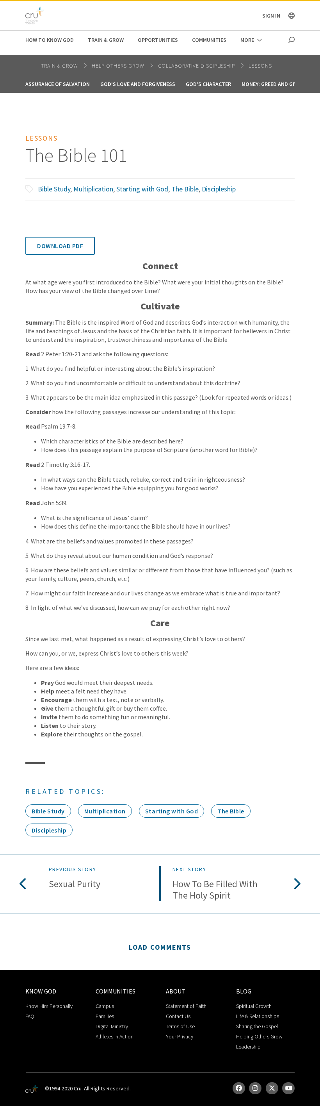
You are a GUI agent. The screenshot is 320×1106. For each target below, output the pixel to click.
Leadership (248, 1046)
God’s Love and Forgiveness (137, 84)
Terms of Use (180, 1026)
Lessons (260, 65)
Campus (105, 1006)
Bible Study (54, 188)
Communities (209, 39)
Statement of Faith (186, 1006)
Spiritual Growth (254, 1006)
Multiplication (93, 188)
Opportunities (158, 39)
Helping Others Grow (259, 1036)
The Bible (185, 188)
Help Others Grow (119, 65)
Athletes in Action (114, 1036)
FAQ (29, 1016)
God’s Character (208, 84)
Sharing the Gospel (257, 1026)
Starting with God (142, 188)
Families (105, 1016)
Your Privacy (179, 1036)
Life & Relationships (257, 1016)
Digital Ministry (112, 1026)
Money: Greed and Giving (274, 84)
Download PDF (60, 246)
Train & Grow (106, 39)
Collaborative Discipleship (197, 65)
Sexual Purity (74, 884)
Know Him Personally (49, 1006)
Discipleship (219, 188)
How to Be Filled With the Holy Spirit (215, 890)
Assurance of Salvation (57, 84)
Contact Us (178, 1016)
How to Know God (49, 39)
